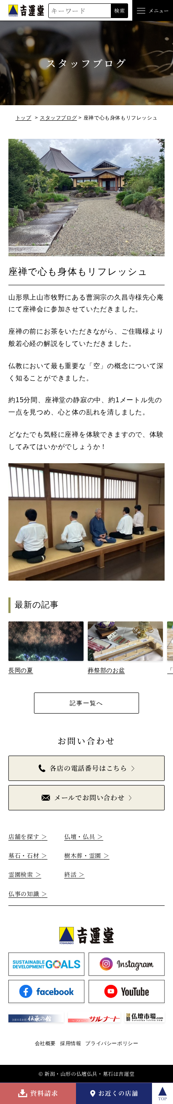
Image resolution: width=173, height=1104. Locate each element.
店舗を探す (27, 836)
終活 (74, 874)
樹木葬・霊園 (87, 855)
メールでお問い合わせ (89, 797)
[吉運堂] (26, 10)
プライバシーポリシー (111, 1043)
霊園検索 (24, 874)
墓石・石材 (27, 855)
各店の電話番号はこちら (88, 768)
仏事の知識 (27, 893)
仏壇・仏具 (83, 836)
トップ (23, 118)
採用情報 (70, 1043)
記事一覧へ (87, 703)
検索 (119, 10)
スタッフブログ (58, 118)
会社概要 (45, 1043)
